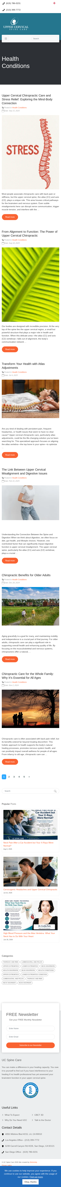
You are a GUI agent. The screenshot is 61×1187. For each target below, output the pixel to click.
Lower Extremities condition (34, 974)
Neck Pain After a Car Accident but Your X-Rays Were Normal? (28, 844)
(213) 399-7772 (13, 10)
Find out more (36, 1177)
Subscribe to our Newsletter (30, 1045)
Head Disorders (28, 970)
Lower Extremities (30, 966)
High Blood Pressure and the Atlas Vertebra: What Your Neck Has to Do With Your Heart (29, 934)
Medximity (33, 1162)
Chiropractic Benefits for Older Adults (26, 575)
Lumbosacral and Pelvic (32, 962)
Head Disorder (25, 983)
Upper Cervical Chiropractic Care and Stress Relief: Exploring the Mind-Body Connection (27, 99)
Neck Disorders (48, 966)
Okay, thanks (30, 1182)
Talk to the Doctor (42, 1120)
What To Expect (12, 1115)
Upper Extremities (11, 966)
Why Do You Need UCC (16, 1120)
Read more (10, 217)
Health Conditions (19, 108)
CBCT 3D (38, 1115)
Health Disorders (10, 970)
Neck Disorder (9, 983)
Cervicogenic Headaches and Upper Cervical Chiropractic (30, 889)
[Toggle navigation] (6, 38)
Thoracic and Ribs (10, 962)
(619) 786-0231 (13, 3)
